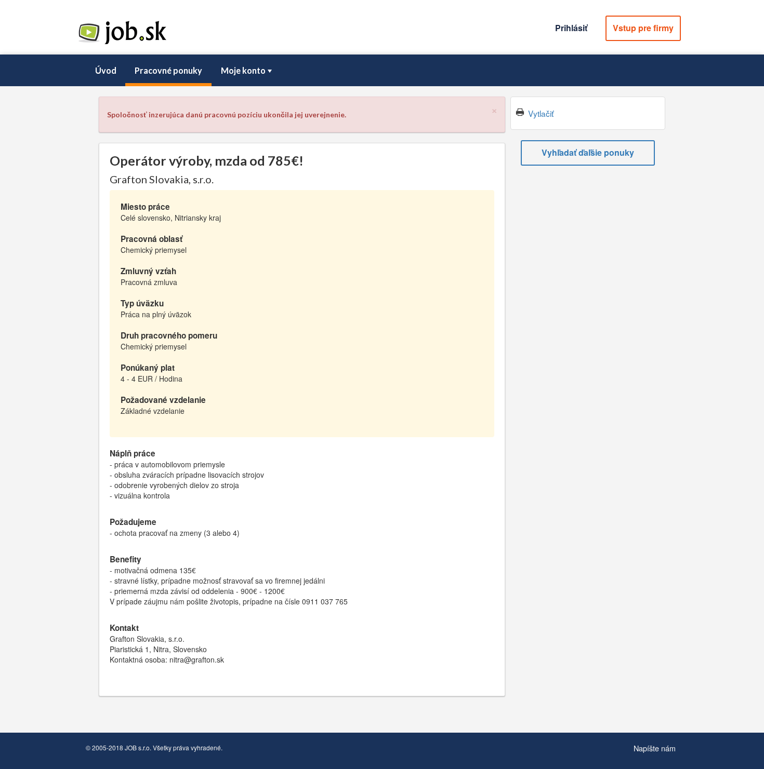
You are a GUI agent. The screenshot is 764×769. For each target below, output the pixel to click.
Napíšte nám (655, 748)
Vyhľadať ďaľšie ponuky (588, 152)
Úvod (105, 70)
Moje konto (243, 70)
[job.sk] (122, 43)
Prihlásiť (571, 28)
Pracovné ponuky (168, 70)
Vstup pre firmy (643, 28)
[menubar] (382, 71)
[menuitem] (105, 71)
